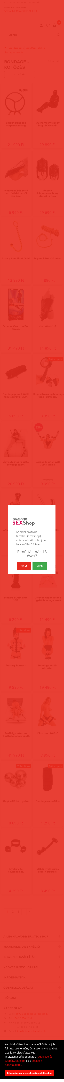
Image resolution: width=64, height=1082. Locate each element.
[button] (23, 1065)
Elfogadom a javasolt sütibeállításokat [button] (29, 1073)
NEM (24, 566)
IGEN (39, 566)
